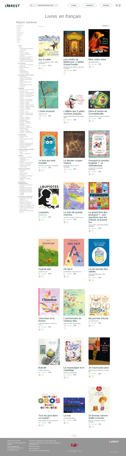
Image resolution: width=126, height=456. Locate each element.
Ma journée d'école (98, 318)
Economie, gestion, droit (26, 75)
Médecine (22, 161)
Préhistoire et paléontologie (26, 175)
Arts (19, 45)
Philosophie (22, 174)
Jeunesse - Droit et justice (26, 93)
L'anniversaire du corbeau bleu (72, 319)
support (18, 39)
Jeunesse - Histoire (24, 103)
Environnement (23, 150)
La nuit (67, 415)
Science (20, 155)
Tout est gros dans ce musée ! (48, 416)
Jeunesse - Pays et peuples (26, 113)
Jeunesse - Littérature (25, 107)
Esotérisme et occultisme (26, 202)
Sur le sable (44, 59)
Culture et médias (24, 52)
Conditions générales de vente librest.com (42, 440)
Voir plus (74, 435)
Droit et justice (23, 76)
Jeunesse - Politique (25, 117)
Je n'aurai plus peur (99, 367)
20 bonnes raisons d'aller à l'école (98, 416)
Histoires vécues (24, 136)
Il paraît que (44, 269)
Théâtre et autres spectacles (26, 61)
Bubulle (42, 367)
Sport (21, 152)
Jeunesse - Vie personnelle (26, 132)
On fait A (68, 269)
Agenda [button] (106, 5)
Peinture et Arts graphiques (26, 57)
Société (21, 180)
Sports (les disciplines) (25, 153)
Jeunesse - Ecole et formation (27, 95)
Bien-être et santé (24, 200)
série (18, 37)
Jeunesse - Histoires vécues (27, 105)
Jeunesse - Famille (24, 102)
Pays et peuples (24, 173)
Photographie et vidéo (25, 58)
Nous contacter (34, 448)
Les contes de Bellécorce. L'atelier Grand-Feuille (74, 62)
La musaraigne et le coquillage (74, 368)
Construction (23, 158)
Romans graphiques (25, 73)
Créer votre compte (13, 440)
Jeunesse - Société (24, 125)
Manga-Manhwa (24, 71)
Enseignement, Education (26, 191)
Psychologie (23, 177)
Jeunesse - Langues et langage (27, 106)
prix (18, 42)
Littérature (22, 134)
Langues (22, 194)
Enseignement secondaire (26, 187)
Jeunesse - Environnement (26, 99)
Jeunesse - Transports (25, 131)
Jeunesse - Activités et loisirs (27, 89)
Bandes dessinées (24, 67)
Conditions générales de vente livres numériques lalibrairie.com (45, 443)
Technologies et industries (26, 84)
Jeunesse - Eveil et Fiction (26, 100)
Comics (22, 68)
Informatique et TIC (24, 159)
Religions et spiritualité (25, 178)
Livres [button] (73, 5)
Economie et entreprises (26, 77)
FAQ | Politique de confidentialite (39, 450)
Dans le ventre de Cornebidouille (98, 112)
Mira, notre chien (97, 59)
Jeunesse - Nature (24, 111)
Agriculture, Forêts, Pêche (26, 198)
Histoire (22, 171)
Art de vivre (22, 199)
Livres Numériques (15, 447)
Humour (22, 137)
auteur (18, 30)
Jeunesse (21, 88)
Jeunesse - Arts (23, 91)
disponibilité (19, 25)
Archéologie (23, 170)
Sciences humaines (24, 169)
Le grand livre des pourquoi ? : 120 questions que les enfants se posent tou (98, 217)
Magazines (22, 70)
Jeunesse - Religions (25, 121)
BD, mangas (22, 63)
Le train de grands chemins (73, 213)
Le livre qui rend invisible (46, 161)
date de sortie (20, 32)
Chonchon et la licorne (46, 319)
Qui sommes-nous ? (13, 450)
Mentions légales (34, 446)
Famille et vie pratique (25, 203)
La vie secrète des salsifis (98, 270)
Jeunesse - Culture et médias (27, 92)
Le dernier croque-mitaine (73, 161)
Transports (22, 86)
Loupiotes (43, 212)
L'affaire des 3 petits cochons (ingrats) (74, 112)
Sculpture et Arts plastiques (26, 59)
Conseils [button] (90, 5)
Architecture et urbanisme (26, 157)
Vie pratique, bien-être (25, 196)
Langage (22, 193)
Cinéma (22, 51)
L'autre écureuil (46, 111)
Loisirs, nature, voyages (26, 149)
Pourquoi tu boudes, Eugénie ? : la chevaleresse (99, 163)
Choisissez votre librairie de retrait (16, 443)
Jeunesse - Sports (24, 130)
